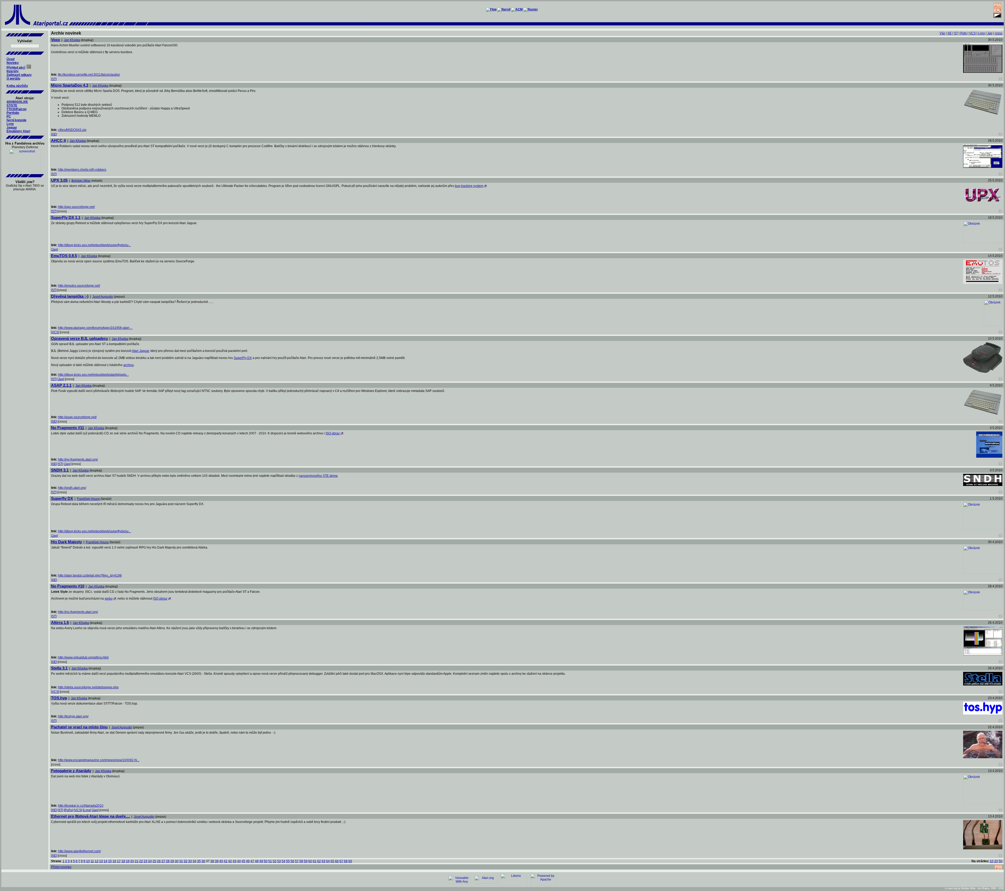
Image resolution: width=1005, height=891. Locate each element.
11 (92, 861)
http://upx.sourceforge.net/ (76, 207)
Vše (942, 33)
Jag (989, 33)
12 (96, 861)
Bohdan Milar (81, 180)
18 (123, 861)
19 (128, 861)
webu (109, 598)
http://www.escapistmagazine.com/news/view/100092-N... (98, 760)
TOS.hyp (59, 698)
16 (114, 861)
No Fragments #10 (67, 586)
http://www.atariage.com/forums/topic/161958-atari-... (95, 328)
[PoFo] (68, 810)
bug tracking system (469, 186)
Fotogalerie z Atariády (71, 770)
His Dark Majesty (66, 542)
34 (194, 861)
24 (150, 861)
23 (145, 861)
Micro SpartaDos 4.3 (69, 85)
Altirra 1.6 (60, 622)
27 (163, 861)
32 (185, 861)
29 (172, 861)
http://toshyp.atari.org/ (73, 716)
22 (141, 861)
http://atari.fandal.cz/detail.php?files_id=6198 (90, 575)
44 (239, 861)
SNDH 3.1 (60, 470)
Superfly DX (62, 498)
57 (297, 861)
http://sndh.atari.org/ (72, 488)
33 (190, 861)
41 (225, 861)
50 (265, 861)
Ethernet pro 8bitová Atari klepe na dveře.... (90, 816)
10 (88, 861)
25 (154, 861)
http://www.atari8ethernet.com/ (79, 851)
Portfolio (13, 113)
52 (274, 861)
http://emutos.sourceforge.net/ (79, 285)
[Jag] (54, 249)
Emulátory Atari (18, 131)
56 (292, 861)
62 (319, 861)
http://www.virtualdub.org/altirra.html (83, 657)
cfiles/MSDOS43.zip (72, 130)
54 (283, 861)
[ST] (54, 79)
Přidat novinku (61, 867)
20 (132, 861)
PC (9, 116)
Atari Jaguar (140, 351)
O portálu (13, 78)
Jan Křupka (72, 40)
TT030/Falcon (16, 109)
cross (998, 33)
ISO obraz (333, 433)
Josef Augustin (102, 296)
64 (328, 861)
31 (181, 861)
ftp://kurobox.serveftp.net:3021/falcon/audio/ (89, 74)
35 (199, 861)
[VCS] (55, 332)
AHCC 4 (58, 140)
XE (949, 33)
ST (956, 33)
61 (314, 861)
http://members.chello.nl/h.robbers (82, 169)
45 (243, 861)
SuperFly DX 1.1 (65, 217)
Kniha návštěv (17, 86)
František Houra (88, 499)
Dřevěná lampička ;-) (69, 296)
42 (230, 861)
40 (221, 861)
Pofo (963, 33)
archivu (128, 365)
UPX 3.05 (59, 180)
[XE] (54, 134)
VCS (972, 33)
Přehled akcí (16, 67)
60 (310, 861)
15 (110, 861)
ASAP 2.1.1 (61, 385)
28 (168, 861)
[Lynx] (87, 810)
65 (332, 861)
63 (323, 861)
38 (212, 861)
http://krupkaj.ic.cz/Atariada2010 (80, 805)
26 (159, 861)
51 (270, 861)
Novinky (13, 63)
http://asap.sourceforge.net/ (77, 417)
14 (105, 861)
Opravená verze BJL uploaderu (79, 338)
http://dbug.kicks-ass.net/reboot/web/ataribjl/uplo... (93, 375)
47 (252, 861)
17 (119, 861)
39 (217, 861)
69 (350, 861)
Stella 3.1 (59, 668)
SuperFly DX (243, 358)
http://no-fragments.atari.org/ (78, 459)
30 (176, 861)
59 (306, 861)
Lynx (10, 124)
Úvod (10, 59)
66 (337, 861)
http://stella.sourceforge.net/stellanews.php (88, 687)
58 (301, 861)
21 (136, 861)
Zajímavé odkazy (19, 75)
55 (288, 861)
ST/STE (12, 105)
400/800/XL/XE (17, 102)
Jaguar (12, 127)
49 (261, 861)
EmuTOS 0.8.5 (64, 255)
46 (248, 861)
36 (203, 861)
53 (279, 861)
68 (346, 861)
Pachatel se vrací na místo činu (79, 727)
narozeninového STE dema (318, 476)
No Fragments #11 (67, 427)
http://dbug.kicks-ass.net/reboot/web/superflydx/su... (94, 245)
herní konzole (16, 120)
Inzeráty (13, 71)
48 (257, 861)
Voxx (55, 39)
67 (341, 861)
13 (101, 861)
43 (234, 861)
